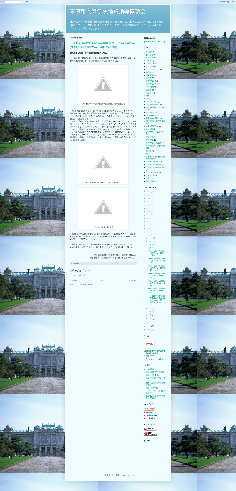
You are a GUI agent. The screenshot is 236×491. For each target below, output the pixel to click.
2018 (149, 218)
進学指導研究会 (152, 126)
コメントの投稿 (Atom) (83, 284)
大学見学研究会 (152, 162)
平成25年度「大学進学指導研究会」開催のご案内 (157, 253)
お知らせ (149, 55)
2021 (149, 208)
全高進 (148, 151)
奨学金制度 (150, 112)
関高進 (148, 72)
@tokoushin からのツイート (155, 42)
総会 (147, 154)
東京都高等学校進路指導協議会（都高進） (155, 352)
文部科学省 (150, 175)
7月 (150, 245)
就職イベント (151, 102)
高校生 (148, 93)
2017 (149, 222)
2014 (149, 232)
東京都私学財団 (152, 388)
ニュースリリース (153, 69)
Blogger (131, 475)
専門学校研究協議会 (154, 143)
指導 (147, 96)
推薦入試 (149, 137)
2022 (149, 205)
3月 (150, 312)
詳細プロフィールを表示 (153, 359)
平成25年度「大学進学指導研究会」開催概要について (157, 268)
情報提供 (149, 115)
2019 (149, 215)
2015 (149, 228)
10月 (151, 241)
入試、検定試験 (152, 172)
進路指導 (149, 129)
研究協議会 (150, 81)
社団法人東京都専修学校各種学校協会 (155, 397)
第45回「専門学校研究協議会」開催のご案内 (157, 261)
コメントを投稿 (79, 275)
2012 (149, 323)
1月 (150, 319)
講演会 (148, 90)
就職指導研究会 (152, 105)
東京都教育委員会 (153, 375)
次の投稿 (74, 280)
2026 (149, 192)
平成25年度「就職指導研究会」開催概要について (157, 290)
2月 (150, 315)
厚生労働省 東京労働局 (155, 372)
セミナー (149, 66)
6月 (150, 248)
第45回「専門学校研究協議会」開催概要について (157, 276)
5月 (150, 309)
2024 (149, 198)
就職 (147, 99)
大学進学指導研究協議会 (155, 167)
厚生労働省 (150, 87)
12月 (151, 238)
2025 (149, 195)
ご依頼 (148, 61)
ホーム (103, 280)
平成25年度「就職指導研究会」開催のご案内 (157, 283)
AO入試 (149, 52)
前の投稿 (132, 280)
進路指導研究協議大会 (154, 132)
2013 (149, 235)
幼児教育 (149, 181)
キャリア (149, 58)
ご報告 (148, 63)
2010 (149, 330)
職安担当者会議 (152, 118)
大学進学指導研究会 (154, 165)
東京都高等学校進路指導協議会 (108, 11)
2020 (149, 212)
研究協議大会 (151, 84)
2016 (149, 225)
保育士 (148, 178)
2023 (149, 202)
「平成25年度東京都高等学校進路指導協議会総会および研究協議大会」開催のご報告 (157, 300)
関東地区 (149, 75)
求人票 (148, 78)
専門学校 (149, 140)
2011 (149, 326)
